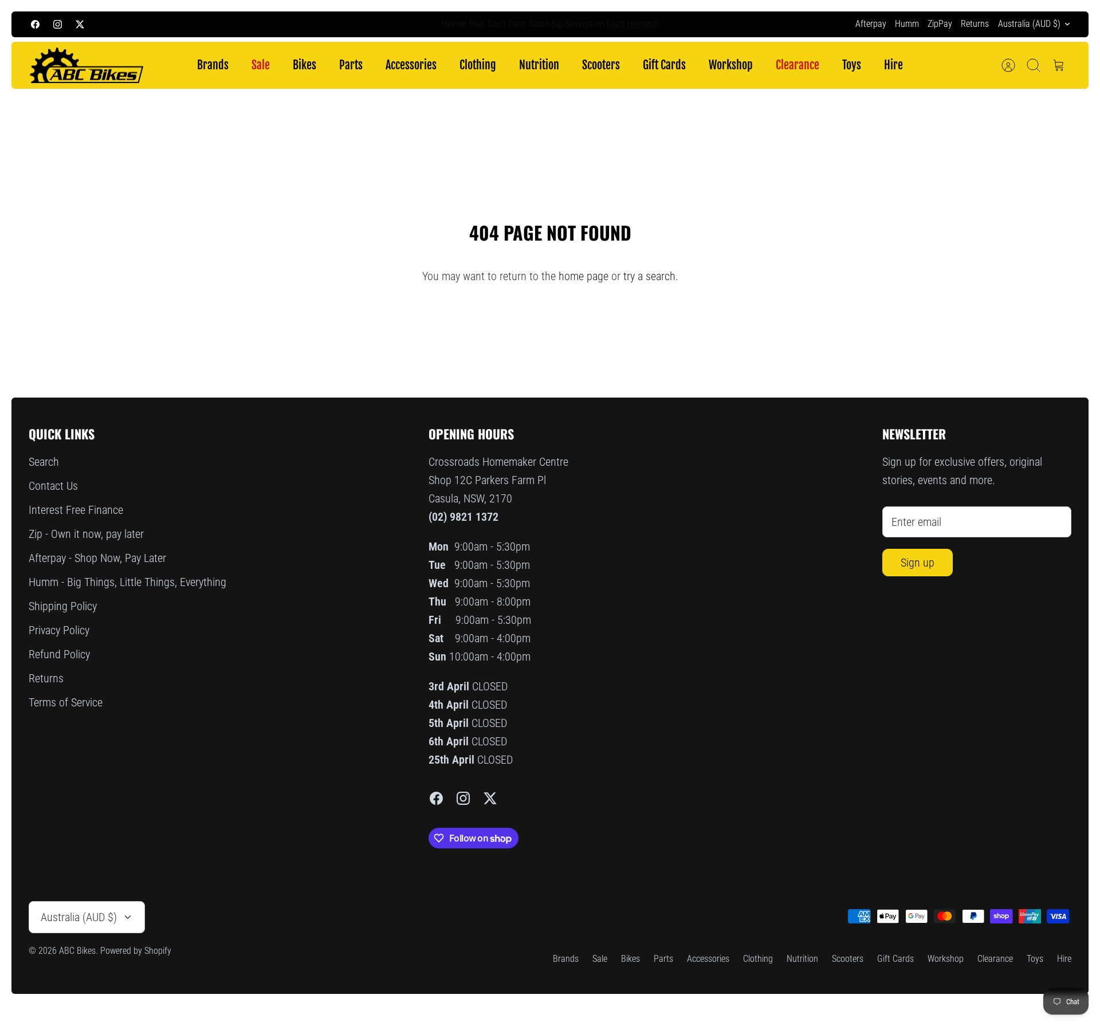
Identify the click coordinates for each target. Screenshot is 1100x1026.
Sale (261, 65)
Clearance (797, 65)
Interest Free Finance (76, 510)
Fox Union (606, 25)
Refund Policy (59, 654)
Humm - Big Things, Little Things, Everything (127, 582)
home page (583, 276)
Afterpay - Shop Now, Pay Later (97, 558)
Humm (907, 23)
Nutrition (539, 65)
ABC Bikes (77, 950)
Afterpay (870, 23)
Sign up (917, 562)
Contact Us (53, 486)
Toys (851, 65)
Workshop (731, 65)
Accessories (411, 65)
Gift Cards (664, 65)
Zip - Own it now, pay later (86, 534)
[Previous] (344, 24)
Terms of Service (66, 702)
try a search (649, 276)
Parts (351, 65)
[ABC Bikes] (86, 66)
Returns (975, 23)
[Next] (755, 24)
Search (44, 462)
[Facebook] (35, 24)
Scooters (601, 65)
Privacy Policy (59, 630)
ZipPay (940, 23)
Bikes (304, 65)
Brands (213, 65)
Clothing (477, 65)
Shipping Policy (63, 606)
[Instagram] (57, 24)
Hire (893, 65)
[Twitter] (80, 24)
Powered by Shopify (135, 950)
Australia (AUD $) (1029, 23)
